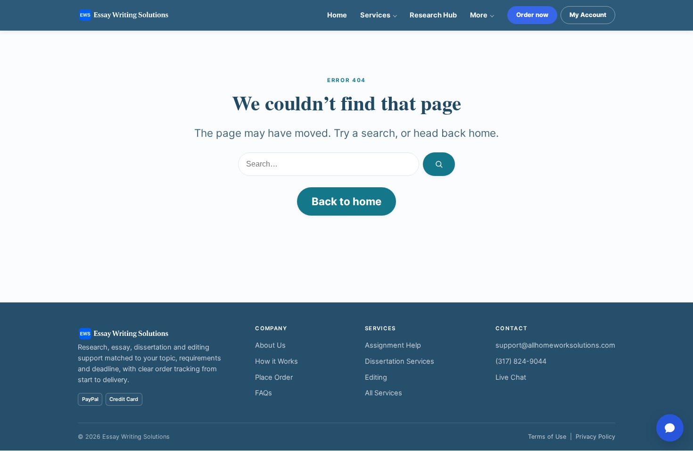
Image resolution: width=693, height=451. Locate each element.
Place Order (274, 377)
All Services (383, 393)
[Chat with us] (670, 428)
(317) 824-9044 (520, 361)
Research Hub (433, 15)
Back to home (346, 201)
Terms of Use (547, 436)
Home (337, 15)
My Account (587, 14)
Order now (532, 14)
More (478, 15)
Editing (376, 377)
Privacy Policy (595, 436)
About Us (270, 345)
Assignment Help (393, 345)
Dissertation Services (399, 361)
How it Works (276, 361)
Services (375, 15)
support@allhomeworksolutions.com (555, 345)
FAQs (263, 393)
